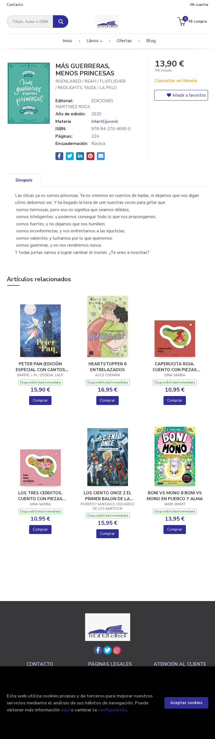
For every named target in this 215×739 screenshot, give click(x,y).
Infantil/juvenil (104, 121)
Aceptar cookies (186, 702)
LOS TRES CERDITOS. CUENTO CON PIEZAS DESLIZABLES (40, 495)
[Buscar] (60, 21)
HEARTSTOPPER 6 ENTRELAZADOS (107, 366)
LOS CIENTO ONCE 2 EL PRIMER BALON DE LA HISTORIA (108, 495)
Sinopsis (23, 180)
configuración (112, 710)
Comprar (40, 400)
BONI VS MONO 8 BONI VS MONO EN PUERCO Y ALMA (175, 495)
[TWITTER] (107, 650)
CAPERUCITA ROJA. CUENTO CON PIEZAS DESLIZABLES (175, 366)
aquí (65, 710)
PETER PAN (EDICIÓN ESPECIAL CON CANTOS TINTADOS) (40, 366)
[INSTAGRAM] (117, 650)
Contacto (15, 4)
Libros (93, 41)
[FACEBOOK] (98, 650)
